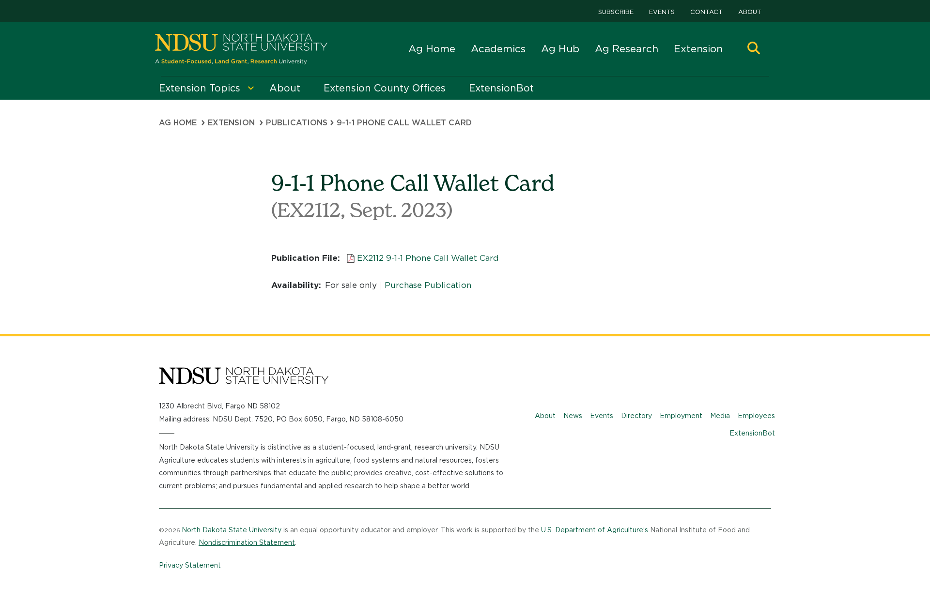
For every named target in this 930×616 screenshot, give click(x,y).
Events (662, 11)
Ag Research (626, 49)
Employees (756, 416)
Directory (636, 416)
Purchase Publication (428, 285)
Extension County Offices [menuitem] (385, 88)
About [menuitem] (284, 88)
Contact (706, 11)
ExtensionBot (752, 433)
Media (720, 416)
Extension (698, 49)
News (572, 416)
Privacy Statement (190, 565)
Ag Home (431, 49)
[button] (753, 49)
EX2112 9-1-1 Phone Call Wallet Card (428, 258)
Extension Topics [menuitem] (199, 88)
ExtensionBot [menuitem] (501, 88)
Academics (498, 49)
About (749, 11)
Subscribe (616, 11)
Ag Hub (560, 49)
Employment (681, 416)
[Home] (241, 49)
